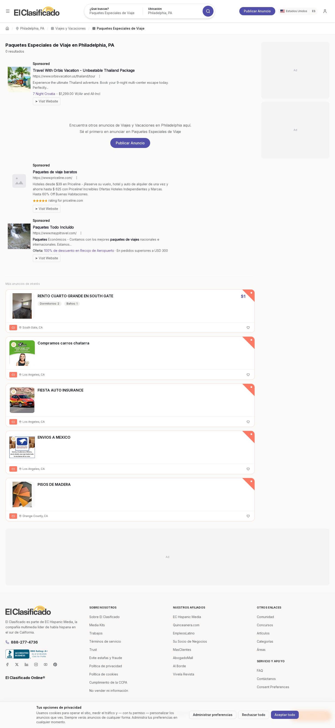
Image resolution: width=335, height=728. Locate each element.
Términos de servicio (105, 641)
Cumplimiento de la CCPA (108, 682)
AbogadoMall (183, 658)
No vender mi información (108, 690)
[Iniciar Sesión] (325, 11)
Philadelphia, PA (32, 28)
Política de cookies (103, 674)
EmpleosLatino (184, 633)
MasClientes (182, 650)
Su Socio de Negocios (190, 641)
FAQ (260, 670)
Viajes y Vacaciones (70, 28)
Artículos (263, 633)
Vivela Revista (183, 674)
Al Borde (179, 666)
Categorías (265, 641)
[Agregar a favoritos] (248, 327)
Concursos (265, 625)
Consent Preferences (273, 687)
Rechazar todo (253, 715)
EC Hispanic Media (187, 617)
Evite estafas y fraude (105, 658)
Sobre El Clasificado (104, 617)
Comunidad (265, 617)
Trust (93, 650)
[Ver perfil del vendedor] (13, 344)
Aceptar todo (285, 715)
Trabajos (96, 633)
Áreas (261, 650)
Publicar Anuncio (257, 11)
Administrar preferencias (212, 715)
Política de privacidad (105, 666)
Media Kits (97, 625)
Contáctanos (266, 679)
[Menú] (7, 11)
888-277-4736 (24, 642)
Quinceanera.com (186, 625)
